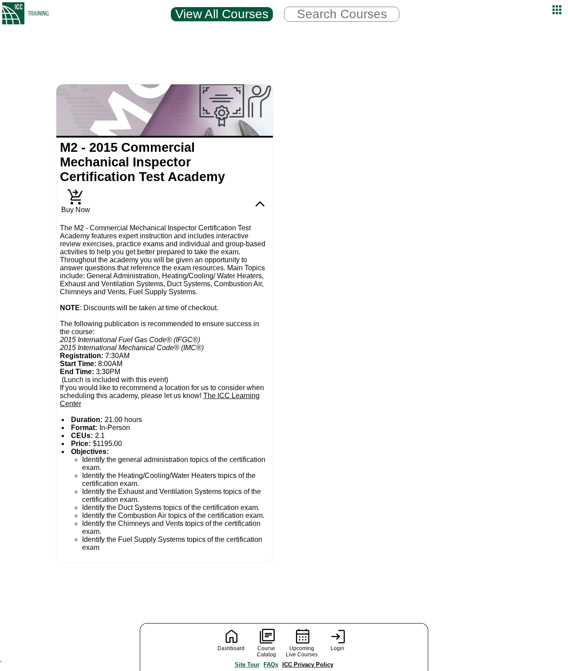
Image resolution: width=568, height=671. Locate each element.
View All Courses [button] (221, 14)
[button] (557, 9)
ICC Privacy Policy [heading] (307, 664)
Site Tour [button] (247, 664)
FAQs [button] (271, 664)
